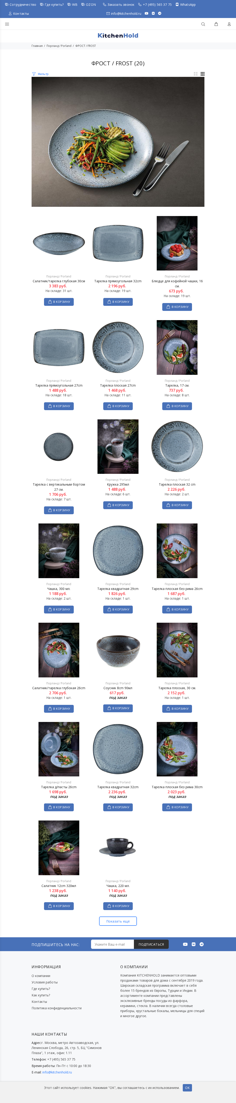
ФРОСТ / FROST (85, 46)
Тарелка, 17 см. (177, 385)
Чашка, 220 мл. (118, 886)
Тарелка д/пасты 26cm (59, 787)
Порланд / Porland (59, 46)
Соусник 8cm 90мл (117, 688)
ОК (187, 1087)
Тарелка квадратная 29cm (118, 588)
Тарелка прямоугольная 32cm (118, 281)
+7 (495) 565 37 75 (157, 4)
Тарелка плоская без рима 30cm (177, 787)
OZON (91, 4)
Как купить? (41, 995)
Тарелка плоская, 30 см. (177, 688)
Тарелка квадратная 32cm (118, 787)
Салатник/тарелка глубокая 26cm (58, 688)
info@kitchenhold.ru (126, 13)
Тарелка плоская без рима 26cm (177, 588)
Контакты (21, 13)
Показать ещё (118, 921)
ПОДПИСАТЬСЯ (151, 944)
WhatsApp (188, 4)
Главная (37, 46)
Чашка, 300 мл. (58, 588)
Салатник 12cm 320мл (58, 886)
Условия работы (45, 982)
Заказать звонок (121, 4)
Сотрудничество (23, 4)
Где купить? (54, 4)
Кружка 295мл (118, 484)
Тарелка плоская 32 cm (177, 484)
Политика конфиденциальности (57, 1008)
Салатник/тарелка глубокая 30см (59, 281)
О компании (41, 976)
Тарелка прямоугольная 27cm (59, 385)
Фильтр (43, 74)
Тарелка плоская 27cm (118, 385)
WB (74, 4)
